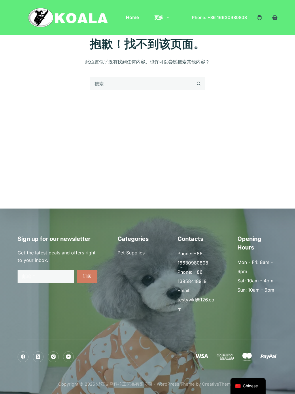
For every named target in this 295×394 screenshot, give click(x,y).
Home (132, 17)
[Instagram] (53, 356)
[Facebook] (23, 356)
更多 (159, 17)
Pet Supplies (131, 253)
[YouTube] (68, 356)
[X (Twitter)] (38, 356)
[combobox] (141, 83)
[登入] (259, 17)
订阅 (87, 276)
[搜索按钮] (198, 83)
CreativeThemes (219, 384)
